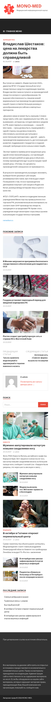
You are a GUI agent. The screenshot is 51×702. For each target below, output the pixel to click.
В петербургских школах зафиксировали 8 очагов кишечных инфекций (31, 561)
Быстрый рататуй (11, 605)
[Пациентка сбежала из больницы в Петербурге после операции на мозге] (10, 580)
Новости (6, 442)
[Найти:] (25, 404)
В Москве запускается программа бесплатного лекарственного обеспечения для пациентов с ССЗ (25, 264)
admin (17, 61)
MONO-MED (29, 6)
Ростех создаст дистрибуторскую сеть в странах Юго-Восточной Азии (22, 337)
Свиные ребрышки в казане (16, 597)
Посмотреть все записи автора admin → (31, 383)
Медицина (7, 530)
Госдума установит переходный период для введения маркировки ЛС (24, 301)
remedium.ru (8, 220)
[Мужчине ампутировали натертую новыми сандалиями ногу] (25, 440)
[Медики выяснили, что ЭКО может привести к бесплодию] (10, 495)
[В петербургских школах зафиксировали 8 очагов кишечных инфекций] (10, 567)
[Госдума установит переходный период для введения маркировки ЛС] (25, 297)
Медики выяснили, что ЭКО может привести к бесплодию (31, 489)
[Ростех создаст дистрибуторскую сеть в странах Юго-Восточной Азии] (25, 333)
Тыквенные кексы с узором (16, 601)
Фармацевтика (9, 40)
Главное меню (14, 31)
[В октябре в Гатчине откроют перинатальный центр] (25, 528)
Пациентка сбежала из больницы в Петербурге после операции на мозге (31, 574)
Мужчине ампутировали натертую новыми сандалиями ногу (31, 476)
